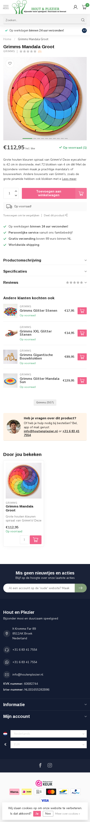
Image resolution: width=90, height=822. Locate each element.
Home (7, 39)
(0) (40, 51)
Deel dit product (54, 215)
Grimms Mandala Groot (33, 39)
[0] (84, 7)
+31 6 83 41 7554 (24, 650)
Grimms (9, 51)
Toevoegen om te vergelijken (21, 215)
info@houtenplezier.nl (41, 431)
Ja (37, 814)
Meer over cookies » (67, 813)
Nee (48, 814)
